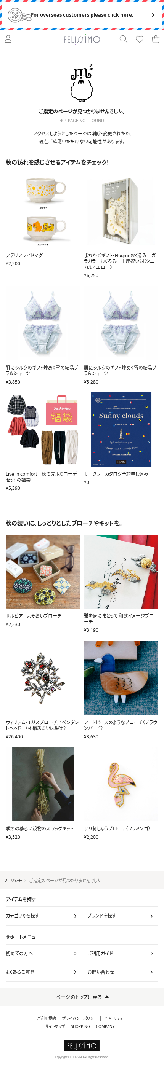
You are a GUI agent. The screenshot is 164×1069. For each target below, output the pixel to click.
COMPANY (105, 1026)
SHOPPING (80, 1026)
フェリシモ (13, 880)
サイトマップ (55, 1026)
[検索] (124, 39)
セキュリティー (115, 1018)
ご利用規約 (46, 1018)
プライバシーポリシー (79, 1018)
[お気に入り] (140, 39)
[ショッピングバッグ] (156, 39)
